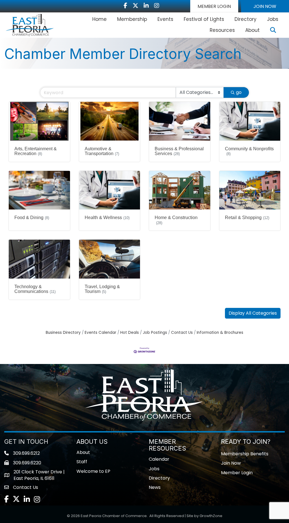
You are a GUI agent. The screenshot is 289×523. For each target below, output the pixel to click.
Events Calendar (100, 332)
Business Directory (63, 332)
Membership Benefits (244, 454)
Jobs (272, 19)
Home (99, 19)
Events (165, 19)
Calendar (159, 459)
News (155, 487)
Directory (246, 19)
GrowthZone (211, 515)
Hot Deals (129, 332)
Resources (222, 30)
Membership (132, 19)
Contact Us (182, 332)
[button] (214, 6)
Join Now (231, 463)
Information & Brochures (220, 332)
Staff (81, 461)
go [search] (239, 92)
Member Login (237, 472)
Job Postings (155, 332)
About (252, 30)
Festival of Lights (204, 19)
